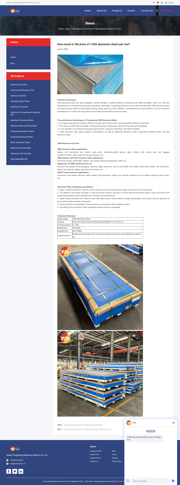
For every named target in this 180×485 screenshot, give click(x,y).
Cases (13, 57)
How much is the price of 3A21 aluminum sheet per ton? (87, 429)
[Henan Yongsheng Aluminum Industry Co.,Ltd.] (14, 10)
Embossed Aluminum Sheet (22, 131)
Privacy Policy (117, 461)
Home (61, 29)
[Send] (173, 481)
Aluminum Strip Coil (19, 85)
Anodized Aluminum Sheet (22, 137)
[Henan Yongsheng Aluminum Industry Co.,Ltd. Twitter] (158, 2)
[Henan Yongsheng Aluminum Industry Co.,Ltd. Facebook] (154, 2)
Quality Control (95, 458)
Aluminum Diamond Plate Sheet (24, 126)
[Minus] (173, 422)
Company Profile (96, 451)
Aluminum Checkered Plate (22, 120)
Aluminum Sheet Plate (20, 101)
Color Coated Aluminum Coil (22, 90)
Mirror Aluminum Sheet (20, 142)
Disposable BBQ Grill (19, 159)
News (68, 29)
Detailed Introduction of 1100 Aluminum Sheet (83, 425)
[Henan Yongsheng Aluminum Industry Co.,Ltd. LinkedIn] (162, 2)
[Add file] (128, 481)
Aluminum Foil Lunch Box (21, 153)
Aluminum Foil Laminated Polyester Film (25, 113)
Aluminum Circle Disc (19, 107)
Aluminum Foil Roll (18, 96)
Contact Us (94, 461)
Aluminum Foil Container (21, 148)
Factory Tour (94, 454)
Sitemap (115, 458)
